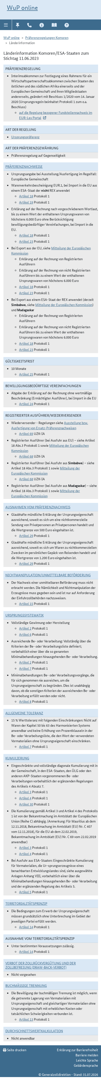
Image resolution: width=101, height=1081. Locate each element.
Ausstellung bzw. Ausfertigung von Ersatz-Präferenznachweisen (49, 425)
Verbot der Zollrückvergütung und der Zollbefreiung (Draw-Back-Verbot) (40, 965)
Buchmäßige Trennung (26, 985)
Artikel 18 (26, 195)
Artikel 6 (25, 634)
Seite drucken (16, 1049)
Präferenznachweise (24, 166)
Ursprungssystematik (24, 615)
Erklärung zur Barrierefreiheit (77, 1049)
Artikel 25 (26, 374)
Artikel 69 (26, 433)
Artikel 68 (26, 456)
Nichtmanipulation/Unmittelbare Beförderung (48, 574)
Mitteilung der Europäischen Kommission (63, 304)
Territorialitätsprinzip (26, 903)
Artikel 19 (26, 202)
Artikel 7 (25, 668)
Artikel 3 (25, 791)
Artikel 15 (26, 603)
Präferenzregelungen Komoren (46, 37)
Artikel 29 (26, 535)
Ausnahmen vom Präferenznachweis (37, 506)
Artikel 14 (26, 926)
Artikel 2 (25, 628)
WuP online (22, 7)
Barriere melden (87, 1054)
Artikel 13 (26, 1019)
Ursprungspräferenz (25, 136)
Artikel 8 (25, 701)
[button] (6, 24)
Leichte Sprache (87, 1060)
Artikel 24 (26, 403)
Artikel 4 (25, 797)
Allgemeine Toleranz (24, 712)
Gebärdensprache (86, 1065)
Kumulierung (17, 757)
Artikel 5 (25, 891)
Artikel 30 (26, 804)
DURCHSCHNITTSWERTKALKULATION (34, 1030)
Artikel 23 (26, 241)
